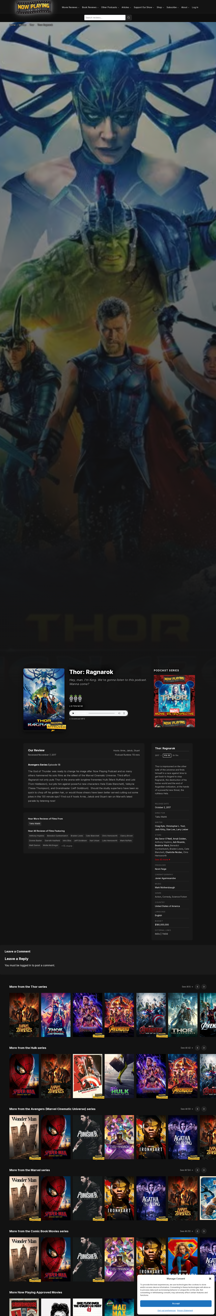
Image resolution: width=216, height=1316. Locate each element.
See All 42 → (187, 1048)
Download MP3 (78, 719)
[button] (210, 1278)
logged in (25, 965)
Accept (176, 1303)
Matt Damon (34, 845)
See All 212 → (186, 1231)
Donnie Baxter (35, 840)
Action (158, 896)
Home (12, 25)
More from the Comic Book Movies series (38, 1231)
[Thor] (174, 695)
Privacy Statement (185, 1310)
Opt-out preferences (167, 1310)
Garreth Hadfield (52, 840)
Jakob (130, 750)
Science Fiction (179, 896)
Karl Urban (94, 840)
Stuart (137, 750)
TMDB (165, 934)
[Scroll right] (204, 986)
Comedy (166, 896)
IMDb (157, 934)
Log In (195, 7)
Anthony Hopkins (36, 836)
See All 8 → (187, 986)
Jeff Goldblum (80, 840)
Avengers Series (37, 764)
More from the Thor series (28, 986)
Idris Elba (67, 840)
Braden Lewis (77, 836)
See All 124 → (186, 1170)
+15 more (66, 845)
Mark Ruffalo (126, 840)
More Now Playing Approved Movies (35, 1292)
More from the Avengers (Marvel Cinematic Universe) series (52, 1109)
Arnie (122, 750)
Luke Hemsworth (109, 840)
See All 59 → (187, 1109)
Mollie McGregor (50, 845)
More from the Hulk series (27, 1048)
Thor (31, 25)
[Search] (128, 17)
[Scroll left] (197, 986)
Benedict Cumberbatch (57, 836)
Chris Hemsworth (109, 836)
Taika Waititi (34, 823)
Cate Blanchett (92, 836)
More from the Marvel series (29, 1170)
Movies (22, 25)
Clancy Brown (126, 836)
